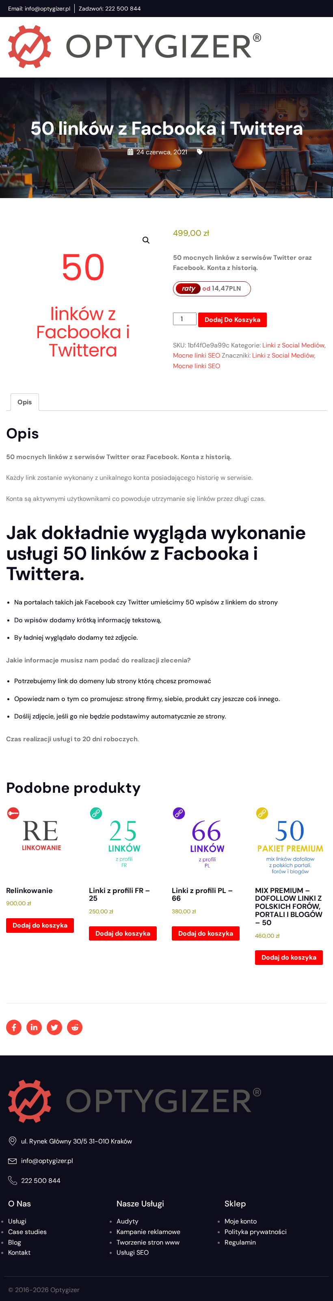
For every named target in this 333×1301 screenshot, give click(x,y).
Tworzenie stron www (148, 1242)
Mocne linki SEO (196, 355)
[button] (146, 240)
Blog (14, 1242)
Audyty (127, 1221)
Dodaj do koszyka (232, 319)
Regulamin (240, 1242)
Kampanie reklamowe (148, 1232)
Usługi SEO (133, 1252)
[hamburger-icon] (317, 47)
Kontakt (19, 1252)
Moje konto (241, 1221)
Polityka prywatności (256, 1232)
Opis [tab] (24, 402)
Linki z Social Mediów (293, 345)
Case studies (27, 1232)
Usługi (17, 1221)
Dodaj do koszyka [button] (40, 925)
